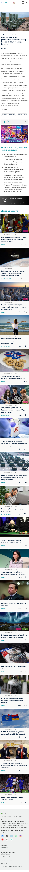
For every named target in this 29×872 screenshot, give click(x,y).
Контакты (4, 863)
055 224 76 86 (5, 856)
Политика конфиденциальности (11, 866)
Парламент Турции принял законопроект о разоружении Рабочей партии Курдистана (14, 177)
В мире (3, 244)
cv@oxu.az (4, 847)
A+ (5, 48)
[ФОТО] (14, 223)
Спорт (3, 802)
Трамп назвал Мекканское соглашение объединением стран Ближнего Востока (15, 162)
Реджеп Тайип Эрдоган (8, 114)
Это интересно (6, 278)
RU (22, 2)
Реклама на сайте (6, 861)
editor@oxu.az (5, 854)
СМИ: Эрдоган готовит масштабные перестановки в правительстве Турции (14, 170)
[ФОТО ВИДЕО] (14, 621)
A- (2, 48)
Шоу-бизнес (5, 415)
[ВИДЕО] (14, 783)
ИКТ (2, 671)
